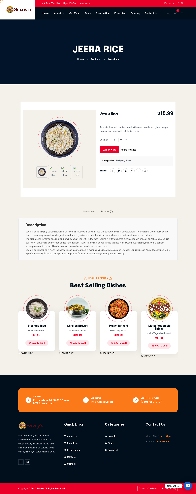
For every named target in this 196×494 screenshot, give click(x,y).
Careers (71, 457)
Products (95, 59)
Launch (112, 436)
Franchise (120, 13)
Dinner (111, 443)
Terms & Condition (148, 488)
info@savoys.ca (102, 401)
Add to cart (109, 149)
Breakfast (113, 450)
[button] (188, 486)
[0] (175, 13)
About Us (59, 13)
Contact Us (151, 13)
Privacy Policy (169, 488)
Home (45, 13)
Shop (88, 13)
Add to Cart (57, 343)
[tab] (89, 211)
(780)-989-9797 (151, 401)
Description (89, 211)
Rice (128, 160)
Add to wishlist (128, 149)
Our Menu (74, 13)
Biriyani (120, 160)
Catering (135, 13)
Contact (71, 463)
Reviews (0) (107, 211)
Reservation (102, 13)
